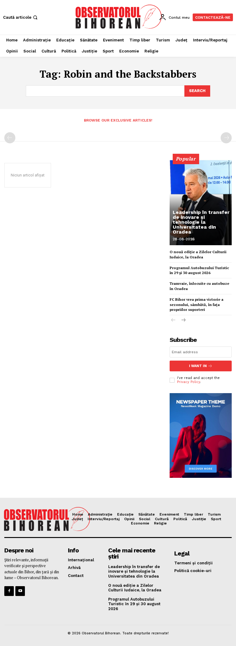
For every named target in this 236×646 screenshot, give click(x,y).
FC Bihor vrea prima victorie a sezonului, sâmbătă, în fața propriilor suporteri (196, 304)
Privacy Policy (188, 382)
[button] (21, 17)
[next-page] (183, 320)
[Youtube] (20, 591)
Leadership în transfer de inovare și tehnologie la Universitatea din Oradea (201, 222)
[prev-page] (9, 137)
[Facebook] (9, 591)
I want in (198, 366)
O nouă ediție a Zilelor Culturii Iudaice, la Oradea (134, 588)
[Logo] (119, 17)
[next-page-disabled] (226, 137)
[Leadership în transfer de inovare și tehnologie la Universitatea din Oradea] (201, 202)
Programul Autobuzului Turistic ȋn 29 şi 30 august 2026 (199, 270)
